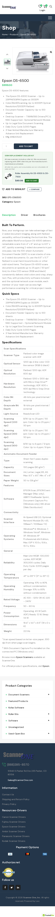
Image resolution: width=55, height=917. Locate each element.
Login (42, 10)
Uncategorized (16, 727)
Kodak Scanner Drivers (13, 841)
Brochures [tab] (39, 215)
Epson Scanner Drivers (13, 826)
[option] (7, 62)
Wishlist (40, 6)
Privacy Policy (9, 804)
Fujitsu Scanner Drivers (14, 821)
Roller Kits (13, 714)
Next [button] (7, 68)
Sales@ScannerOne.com (20, 780)
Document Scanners (18, 694)
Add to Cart (31, 181)
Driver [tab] (24, 215)
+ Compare (34, 189)
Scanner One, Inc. (32, 897)
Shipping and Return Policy (15, 799)
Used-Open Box (16, 733)
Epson (17, 201)
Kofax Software (16, 707)
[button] (51, 52)
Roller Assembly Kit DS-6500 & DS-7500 (32, 175)
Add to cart (26, 146)
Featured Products (18, 701)
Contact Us (8, 794)
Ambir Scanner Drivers (13, 831)
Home (5, 34)
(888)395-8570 (18, 765)
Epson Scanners (24, 657)
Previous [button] (7, 54)
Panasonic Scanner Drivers (15, 836)
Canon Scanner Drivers (14, 817)
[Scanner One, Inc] (9, 7)
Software (13, 720)
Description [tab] (9, 215)
